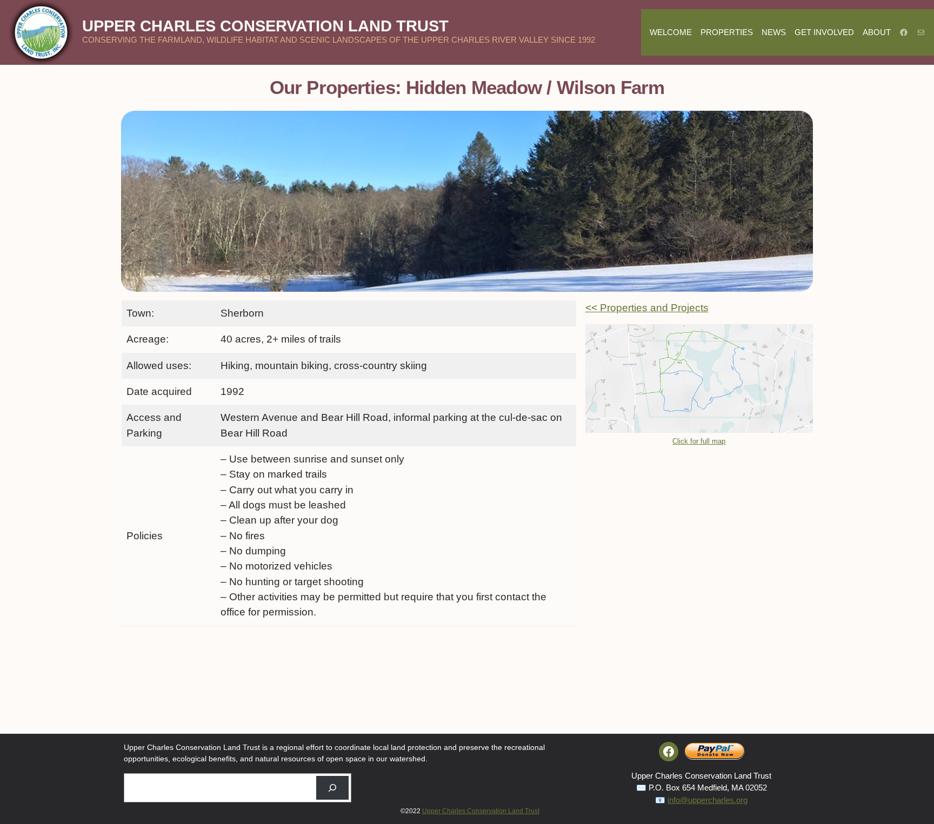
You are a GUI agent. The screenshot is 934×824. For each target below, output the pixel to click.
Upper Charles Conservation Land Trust (265, 26)
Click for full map (698, 441)
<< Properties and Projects (647, 307)
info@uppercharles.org (708, 800)
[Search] (332, 788)
